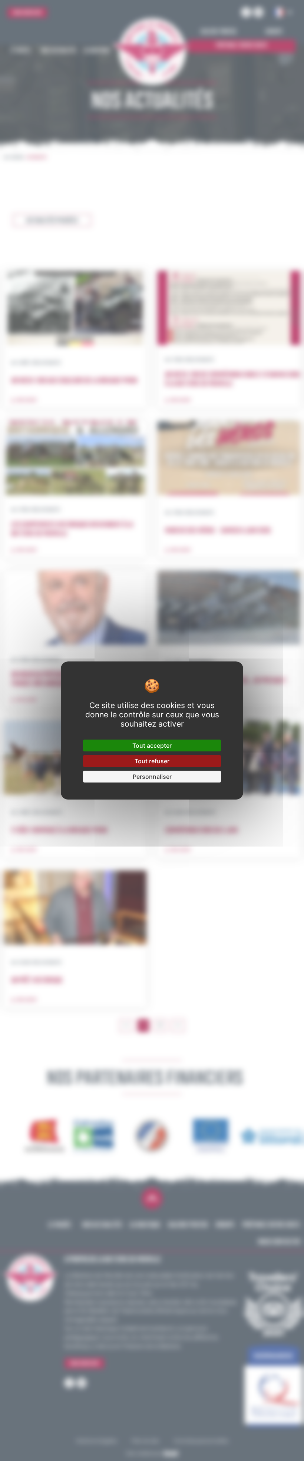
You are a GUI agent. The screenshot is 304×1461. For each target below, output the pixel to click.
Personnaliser (152, 776)
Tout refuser (152, 761)
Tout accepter (152, 745)
